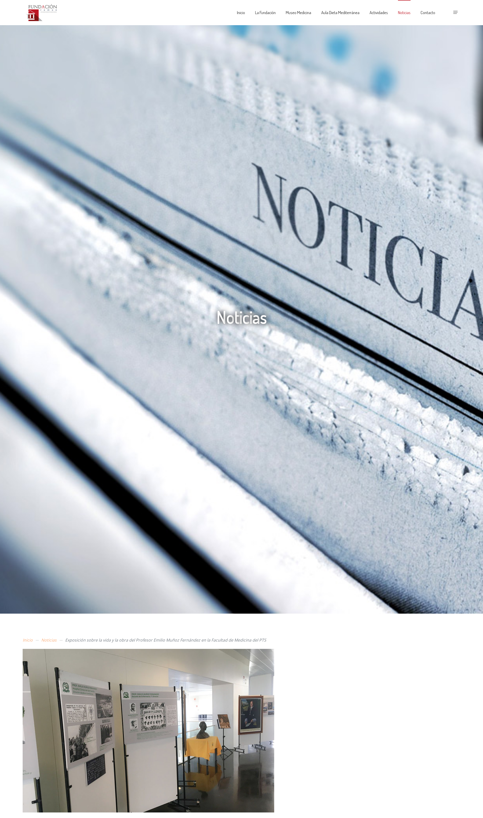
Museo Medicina (298, 12)
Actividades (379, 12)
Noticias (404, 12)
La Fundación (265, 12)
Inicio (241, 12)
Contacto (428, 12)
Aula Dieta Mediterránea (340, 12)
